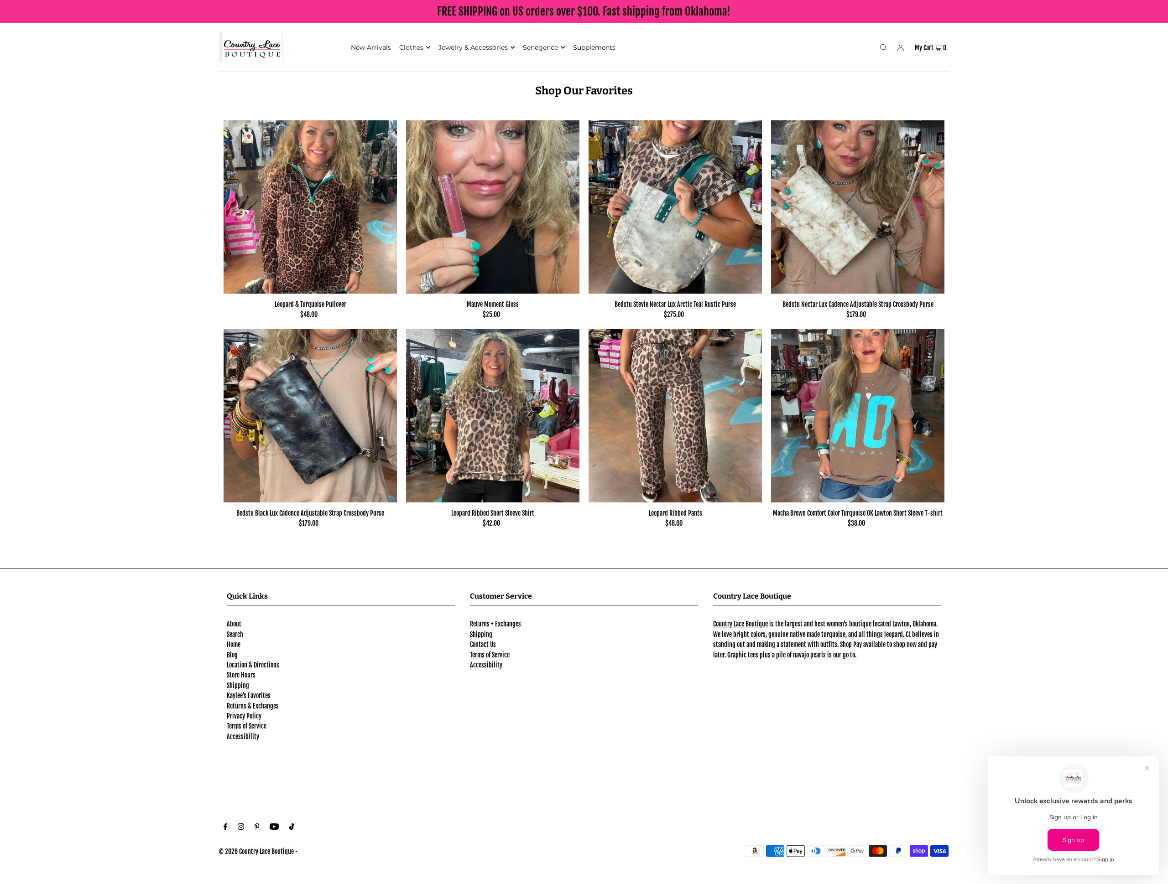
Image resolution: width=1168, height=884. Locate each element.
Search (235, 634)
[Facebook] (225, 827)
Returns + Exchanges (495, 624)
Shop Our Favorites (584, 90)
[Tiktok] (291, 827)
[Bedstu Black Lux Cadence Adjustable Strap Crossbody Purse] (310, 415)
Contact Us (483, 644)
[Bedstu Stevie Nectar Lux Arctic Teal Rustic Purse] (675, 207)
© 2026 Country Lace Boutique (256, 851)
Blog (232, 655)
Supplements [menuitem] (594, 47)
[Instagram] (241, 827)
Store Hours (241, 675)
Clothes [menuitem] (411, 47)
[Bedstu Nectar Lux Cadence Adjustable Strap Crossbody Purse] (857, 207)
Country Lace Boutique (740, 624)
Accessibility (243, 736)
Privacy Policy (244, 716)
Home (233, 644)
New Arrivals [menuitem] (371, 47)
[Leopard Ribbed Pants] (675, 415)
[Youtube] (274, 827)
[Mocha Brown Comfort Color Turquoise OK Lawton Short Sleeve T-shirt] (857, 415)
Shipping (238, 685)
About (234, 624)
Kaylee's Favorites (249, 695)
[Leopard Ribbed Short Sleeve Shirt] (492, 415)
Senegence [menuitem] (540, 47)
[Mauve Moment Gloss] (492, 207)
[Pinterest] (257, 827)
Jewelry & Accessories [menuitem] (473, 47)
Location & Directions (253, 665)
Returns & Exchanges (253, 706)
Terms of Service (246, 726)
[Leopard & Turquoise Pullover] (310, 207)
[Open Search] (883, 47)
